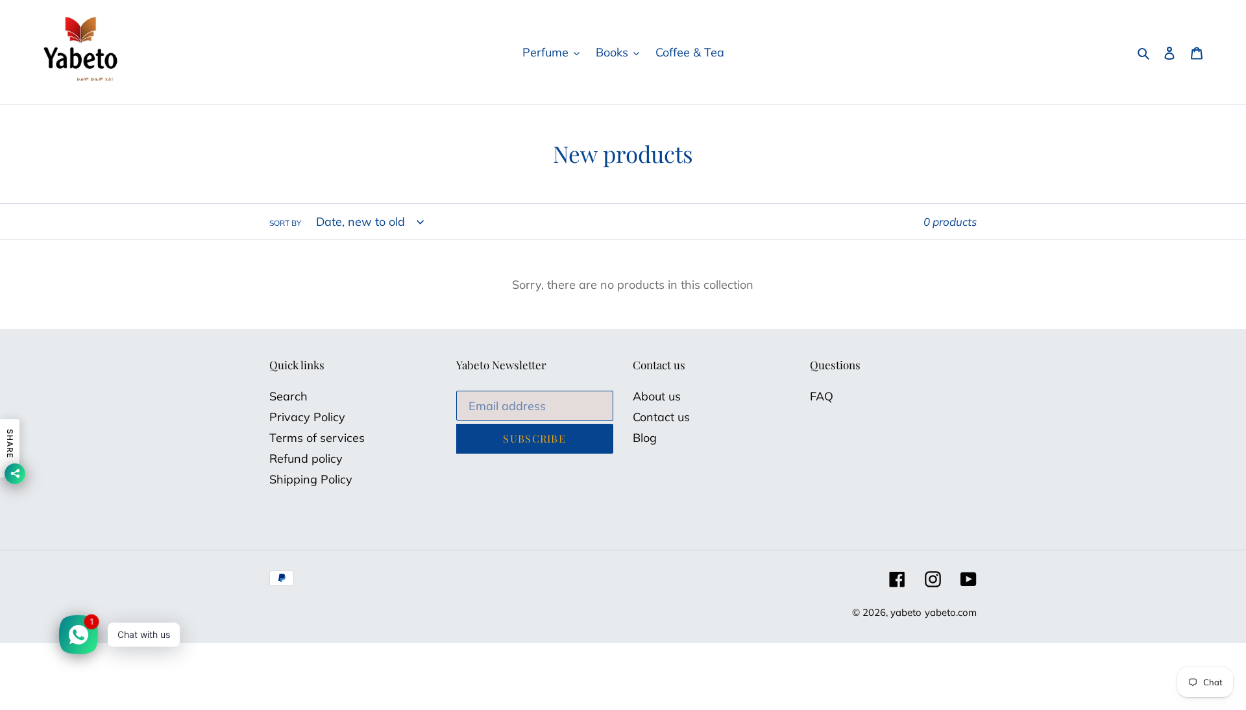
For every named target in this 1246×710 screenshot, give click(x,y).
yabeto (906, 612)
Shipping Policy (310, 479)
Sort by (285, 223)
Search (288, 396)
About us (657, 396)
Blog (645, 437)
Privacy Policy (307, 417)
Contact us (661, 417)
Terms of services (317, 437)
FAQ (821, 396)
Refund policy (306, 458)
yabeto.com (951, 612)
